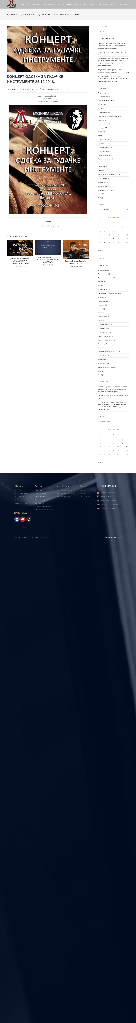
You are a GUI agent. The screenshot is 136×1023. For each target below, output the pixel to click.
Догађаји (101, 104)
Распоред (101, 171)
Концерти (66, 89)
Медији (100, 132)
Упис (99, 194)
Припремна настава (104, 159)
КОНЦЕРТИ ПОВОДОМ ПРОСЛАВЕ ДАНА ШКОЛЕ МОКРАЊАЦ (48, 259)
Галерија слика (103, 97)
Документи (102, 108)
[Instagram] (28, 519)
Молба (100, 136)
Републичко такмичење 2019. (108, 174)
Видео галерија (103, 93)
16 (127, 235)
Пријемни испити (104, 147)
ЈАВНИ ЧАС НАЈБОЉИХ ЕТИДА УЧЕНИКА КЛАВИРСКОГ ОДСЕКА (20, 261)
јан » (103, 250)
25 (105, 242)
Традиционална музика (106, 190)
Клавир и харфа (103, 124)
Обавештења (102, 139)
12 (109, 235)
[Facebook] (17, 519)
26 (109, 242)
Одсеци (100, 143)
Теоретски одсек (103, 186)
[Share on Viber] (42, 226)
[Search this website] (113, 31)
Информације (108, 485)
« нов (99, 250)
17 (100, 239)
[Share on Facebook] (37, 226)
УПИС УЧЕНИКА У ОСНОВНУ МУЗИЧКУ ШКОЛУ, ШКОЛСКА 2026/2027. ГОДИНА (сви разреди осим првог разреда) (112, 78)
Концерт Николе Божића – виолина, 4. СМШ (76, 262)
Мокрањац (14, 89)
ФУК (99, 198)
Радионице (101, 167)
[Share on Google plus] (59, 226)
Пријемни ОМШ (103, 151)
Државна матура (103, 112)
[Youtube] (23, 519)
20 (113, 239)
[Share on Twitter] (53, 226)
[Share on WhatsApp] (48, 226)
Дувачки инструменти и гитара (108, 116)
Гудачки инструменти (51, 89)
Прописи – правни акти (105, 163)
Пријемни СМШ (103, 155)
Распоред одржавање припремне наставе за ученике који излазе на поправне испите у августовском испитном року (113, 45)
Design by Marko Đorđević (113, 537)
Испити (100, 120)
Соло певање (102, 178)
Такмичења (102, 182)
